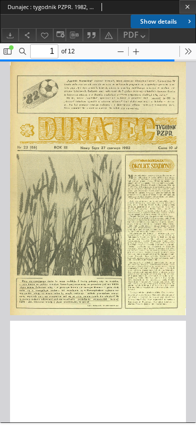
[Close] (187, 7)
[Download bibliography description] (74, 35)
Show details (158, 21)
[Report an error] (108, 35)
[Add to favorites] (44, 35)
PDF (131, 34)
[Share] (27, 35)
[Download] (10, 35)
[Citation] (91, 35)
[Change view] (59, 35)
